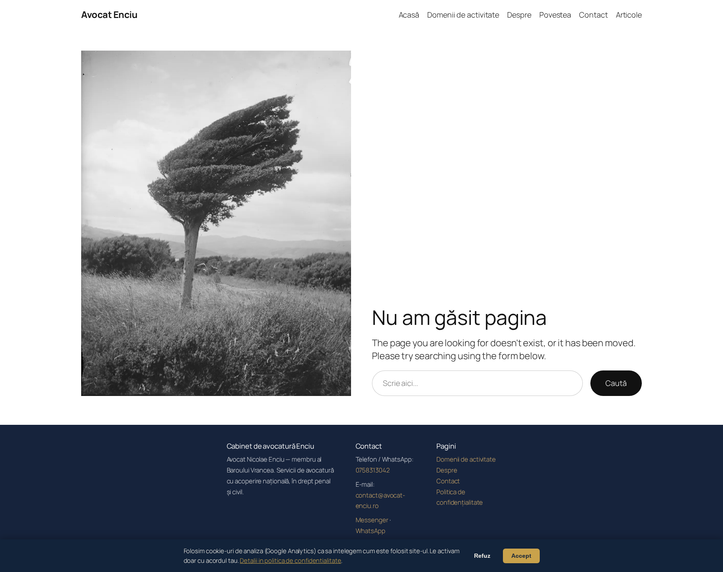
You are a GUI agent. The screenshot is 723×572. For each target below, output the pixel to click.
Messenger (372, 520)
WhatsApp (370, 530)
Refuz (482, 555)
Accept (521, 555)
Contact (448, 481)
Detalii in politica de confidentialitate (290, 560)
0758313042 (373, 470)
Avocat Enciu (109, 14)
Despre (446, 470)
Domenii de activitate (466, 459)
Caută (616, 383)
